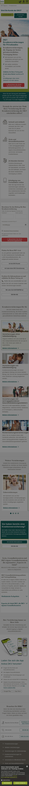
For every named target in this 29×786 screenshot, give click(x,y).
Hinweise (15, 775)
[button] (14, 777)
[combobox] (27, 766)
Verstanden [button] (7, 783)
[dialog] (14, 775)
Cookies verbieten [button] (20, 783)
